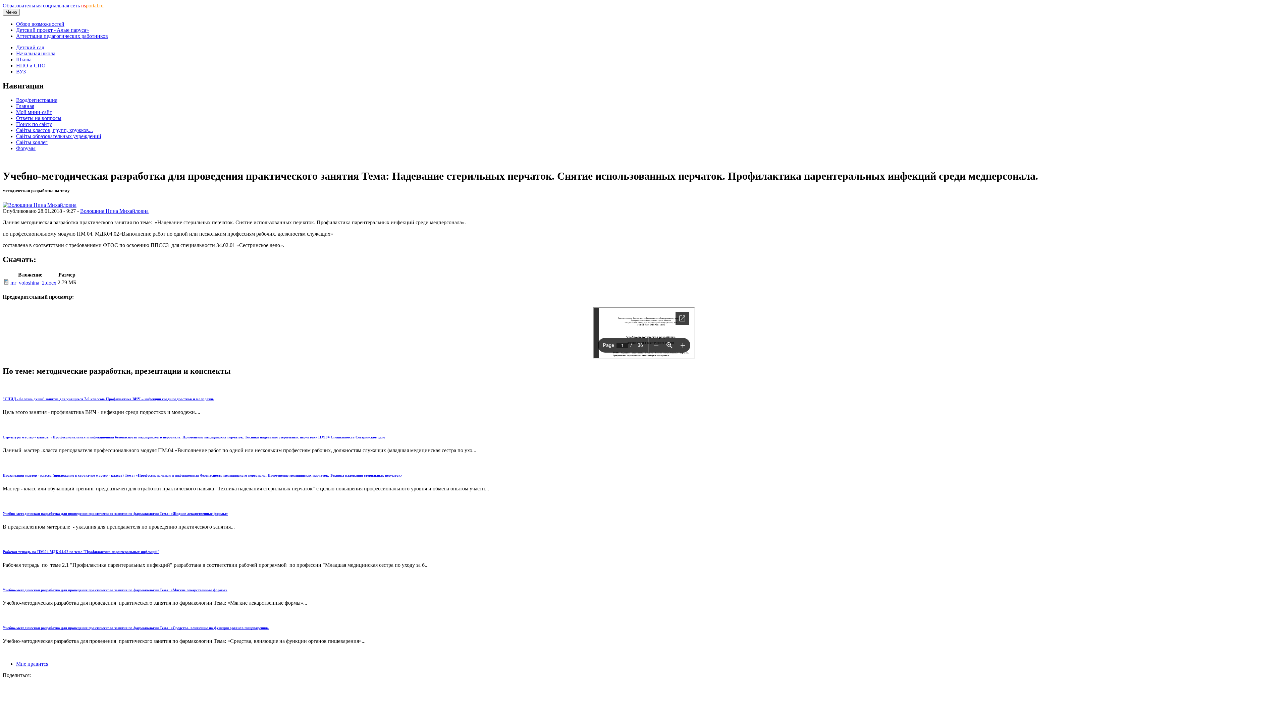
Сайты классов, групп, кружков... (54, 130)
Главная (25, 106)
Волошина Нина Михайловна (114, 211)
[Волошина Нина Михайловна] (39, 205)
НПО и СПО (31, 65)
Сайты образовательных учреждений (58, 136)
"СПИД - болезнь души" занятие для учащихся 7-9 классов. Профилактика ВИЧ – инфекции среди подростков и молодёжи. (108, 399)
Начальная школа (35, 53)
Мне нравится (32, 664)
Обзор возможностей (40, 24)
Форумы (26, 148)
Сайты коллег (32, 142)
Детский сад (30, 47)
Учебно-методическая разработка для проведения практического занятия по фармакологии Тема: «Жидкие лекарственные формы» (115, 513)
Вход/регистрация (36, 100)
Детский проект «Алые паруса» (52, 30)
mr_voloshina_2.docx (33, 283)
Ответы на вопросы (38, 118)
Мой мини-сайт (34, 112)
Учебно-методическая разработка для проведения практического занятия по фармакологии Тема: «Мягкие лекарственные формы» (115, 590)
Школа (24, 59)
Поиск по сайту (34, 124)
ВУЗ (21, 71)
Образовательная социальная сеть (53, 5)
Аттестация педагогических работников (62, 36)
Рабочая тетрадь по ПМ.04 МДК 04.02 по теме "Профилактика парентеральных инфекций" (81, 552)
